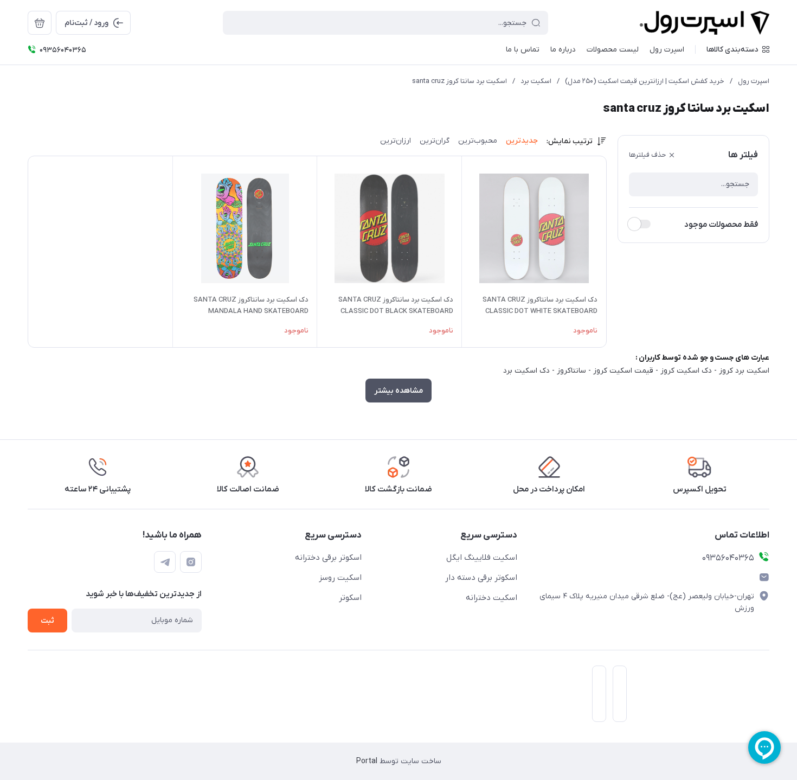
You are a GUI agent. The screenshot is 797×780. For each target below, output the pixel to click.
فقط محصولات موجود (721, 224)
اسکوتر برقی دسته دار (481, 577)
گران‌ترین (434, 141)
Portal (366, 761)
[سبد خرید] (40, 23)
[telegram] (165, 562)
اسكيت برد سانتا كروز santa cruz (459, 81)
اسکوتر (350, 597)
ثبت (47, 621)
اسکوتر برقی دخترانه (328, 557)
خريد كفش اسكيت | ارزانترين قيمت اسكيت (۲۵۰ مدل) (644, 81)
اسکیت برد (535, 81)
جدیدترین (522, 141)
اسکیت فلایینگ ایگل (481, 557)
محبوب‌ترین (477, 141)
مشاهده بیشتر (398, 391)
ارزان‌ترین (395, 141)
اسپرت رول (753, 81)
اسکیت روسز (340, 577)
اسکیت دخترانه (491, 597)
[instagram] (191, 562)
